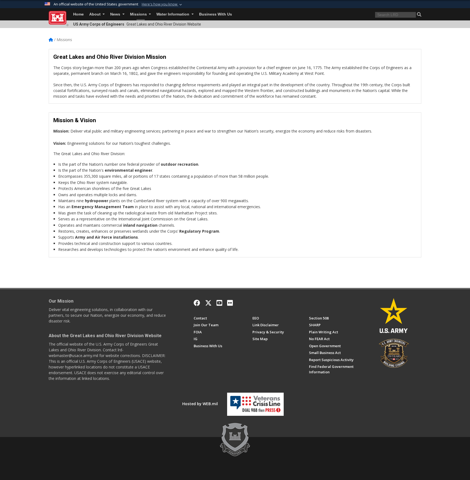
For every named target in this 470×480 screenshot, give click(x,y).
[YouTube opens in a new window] (219, 303)
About (95, 14)
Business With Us (215, 14)
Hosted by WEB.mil (200, 403)
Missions (139, 14)
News (115, 14)
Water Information (173, 14)
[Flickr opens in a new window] (230, 303)
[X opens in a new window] (208, 303)
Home (78, 14)
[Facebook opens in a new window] (197, 303)
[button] (162, 4)
